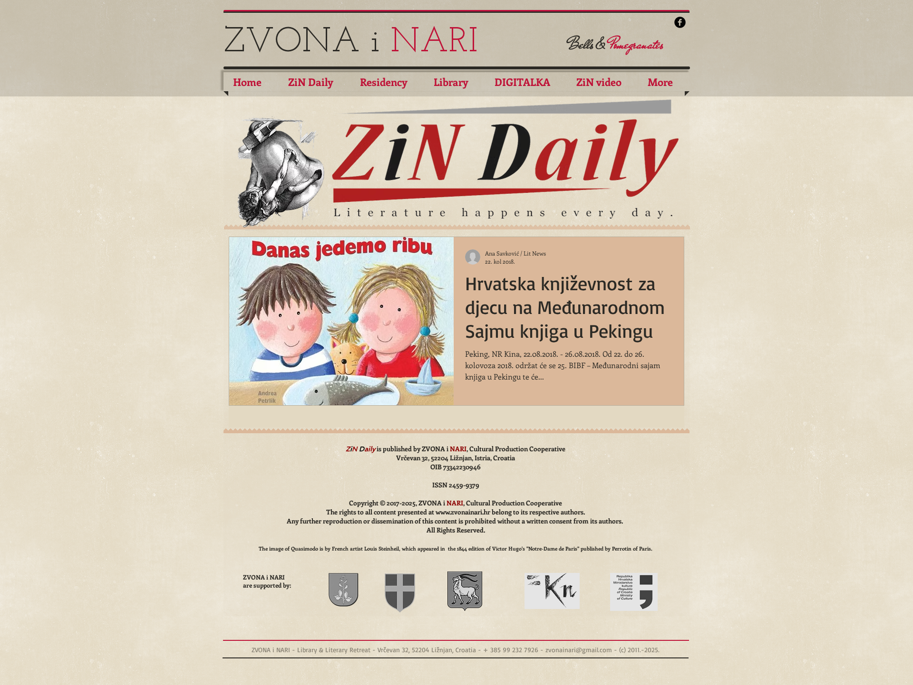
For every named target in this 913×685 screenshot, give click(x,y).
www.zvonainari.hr (463, 511)
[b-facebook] (680, 22)
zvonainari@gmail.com (578, 650)
